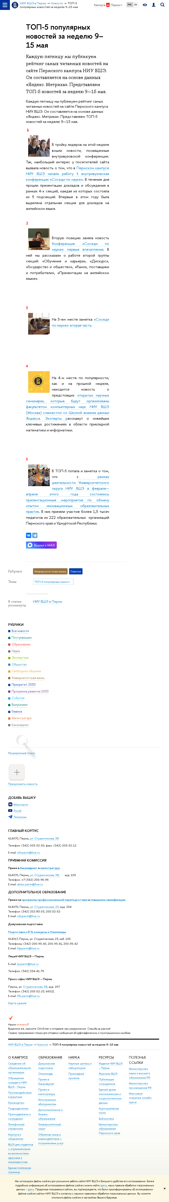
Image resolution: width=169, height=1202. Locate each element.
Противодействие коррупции (20, 1095)
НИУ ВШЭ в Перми (47, 601)
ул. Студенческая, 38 (44, 838)
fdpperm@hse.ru (28, 948)
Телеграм (20, 817)
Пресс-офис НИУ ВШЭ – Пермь (30, 979)
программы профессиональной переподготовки (55, 900)
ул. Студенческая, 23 (44, 907)
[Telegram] (34, 535)
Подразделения (18, 1108)
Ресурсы (106, 1057)
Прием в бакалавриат (46, 1082)
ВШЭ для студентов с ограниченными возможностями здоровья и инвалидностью (20, 1153)
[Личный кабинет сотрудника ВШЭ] (153, 5)
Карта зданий (17, 1003)
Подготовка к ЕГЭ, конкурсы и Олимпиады (37, 932)
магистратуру (50, 868)
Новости (42, 1044)
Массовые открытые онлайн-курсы (140, 1098)
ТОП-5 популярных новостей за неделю (54, 582)
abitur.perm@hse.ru (30, 884)
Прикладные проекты (76, 1076)
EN (135, 4)
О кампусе (18, 1057)
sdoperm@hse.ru (28, 916)
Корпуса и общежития (15, 1137)
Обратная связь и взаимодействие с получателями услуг (51, 1139)
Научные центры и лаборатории (80, 1066)
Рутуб (17, 811)
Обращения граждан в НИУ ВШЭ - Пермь (17, 1082)
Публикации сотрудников (107, 1082)
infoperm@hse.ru (28, 852)
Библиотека (106, 1119)
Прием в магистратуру (46, 1092)
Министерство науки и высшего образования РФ (139, 1073)
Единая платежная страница (19, 1170)
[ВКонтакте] (28, 535)
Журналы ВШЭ (108, 1074)
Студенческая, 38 (35, 987)
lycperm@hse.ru (28, 964)
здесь (103, 1185)
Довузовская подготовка (25, 924)
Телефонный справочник (16, 1127)
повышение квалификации (107, 900)
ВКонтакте (21, 805)
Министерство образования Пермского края (109, 1129)
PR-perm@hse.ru (28, 996)
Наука (74, 1057)
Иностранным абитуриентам (47, 1102)
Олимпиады (45, 1074)
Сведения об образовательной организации (19, 1068)
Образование (50, 1057)
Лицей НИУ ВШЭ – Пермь (26, 956)
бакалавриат (28, 868)
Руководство (16, 1103)
